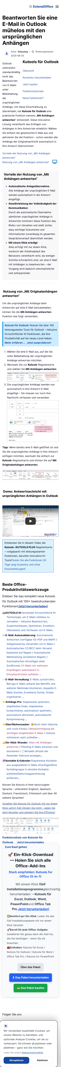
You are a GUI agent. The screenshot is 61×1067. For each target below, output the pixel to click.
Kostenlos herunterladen (37, 77)
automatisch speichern (37, 710)
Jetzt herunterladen (30, 838)
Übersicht (28, 70)
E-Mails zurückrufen (42, 679)
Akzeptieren (16, 1060)
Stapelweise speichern (36, 701)
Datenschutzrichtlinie (32, 1052)
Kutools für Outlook (16, 325)
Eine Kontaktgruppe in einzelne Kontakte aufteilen (32, 769)
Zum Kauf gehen (16, 843)
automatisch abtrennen (20, 714)
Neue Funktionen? (33, 98)
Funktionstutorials (33, 91)
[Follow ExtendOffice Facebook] (5, 1018)
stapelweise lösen (17, 706)
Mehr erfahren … (15, 342)
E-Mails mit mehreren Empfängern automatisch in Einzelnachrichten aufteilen (27, 670)
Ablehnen (42, 1060)
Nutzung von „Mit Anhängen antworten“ (25, 162)
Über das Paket (30, 963)
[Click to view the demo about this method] (53, 162)
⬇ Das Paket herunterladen (30, 973)
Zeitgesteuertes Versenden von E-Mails (30, 643)
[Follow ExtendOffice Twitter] (12, 1018)
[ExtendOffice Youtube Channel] (19, 1018)
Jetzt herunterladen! (33, 606)
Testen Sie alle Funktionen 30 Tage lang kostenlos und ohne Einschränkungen (25, 564)
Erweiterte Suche (34, 692)
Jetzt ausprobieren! (39, 342)
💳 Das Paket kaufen (30, 983)
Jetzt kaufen (30, 84)
